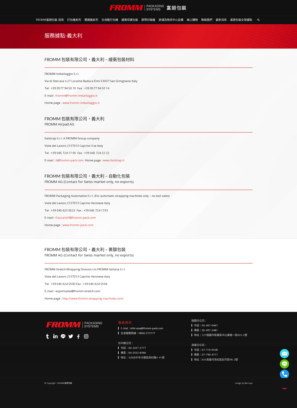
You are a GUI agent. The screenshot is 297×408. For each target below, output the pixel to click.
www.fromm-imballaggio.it (81, 103)
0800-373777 (147, 333)
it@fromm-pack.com (70, 160)
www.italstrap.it (113, 160)
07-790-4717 (210, 354)
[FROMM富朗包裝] (148, 7)
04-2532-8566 (137, 352)
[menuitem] (49, 19)
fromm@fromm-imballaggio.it (76, 95)
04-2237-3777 (137, 347)
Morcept (248, 383)
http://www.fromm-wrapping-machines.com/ (93, 298)
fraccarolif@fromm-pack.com (76, 218)
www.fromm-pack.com (77, 225)
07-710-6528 (210, 349)
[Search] (258, 19)
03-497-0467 (210, 325)
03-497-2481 (210, 330)
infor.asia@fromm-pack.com (146, 328)
